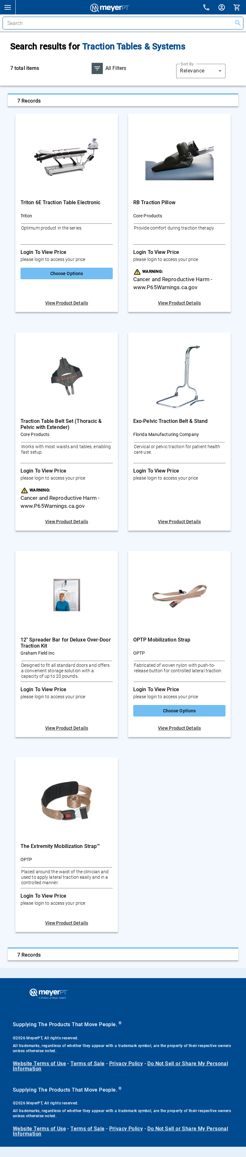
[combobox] (201, 71)
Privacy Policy (126, 1064)
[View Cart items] (239, 7)
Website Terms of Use (39, 1064)
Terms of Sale (87, 1064)
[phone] (210, 8)
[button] (8, 7)
